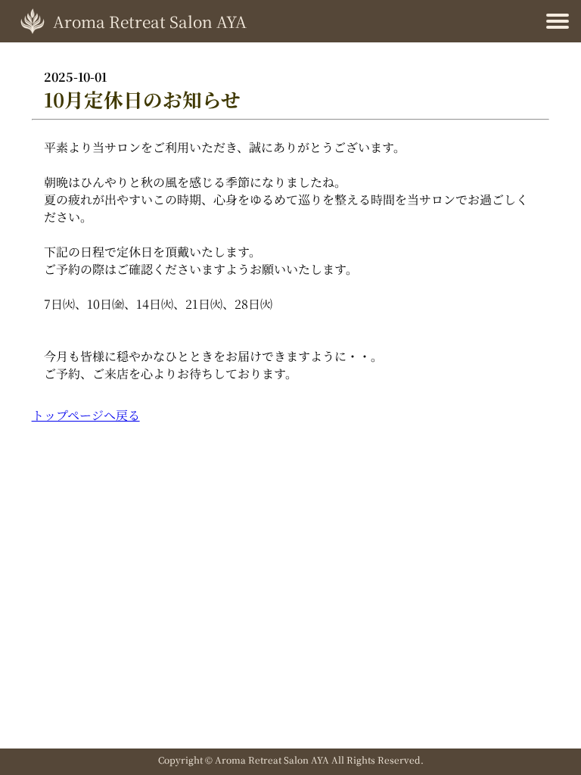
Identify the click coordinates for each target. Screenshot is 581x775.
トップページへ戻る (86, 415)
